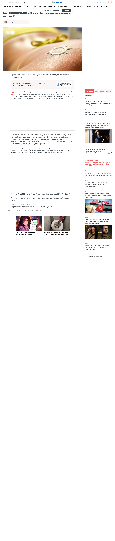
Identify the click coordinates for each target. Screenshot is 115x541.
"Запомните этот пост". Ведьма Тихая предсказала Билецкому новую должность (97, 221)
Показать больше (95, 256)
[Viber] (97, 2)
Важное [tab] (108, 91)
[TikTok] (111, 2)
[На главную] (57, 2)
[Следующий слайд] (113, 6)
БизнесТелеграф (76, 6)
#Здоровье (10, 210)
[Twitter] (106, 2)
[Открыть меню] (4, 2)
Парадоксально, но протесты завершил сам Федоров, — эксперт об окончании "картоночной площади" (98, 151)
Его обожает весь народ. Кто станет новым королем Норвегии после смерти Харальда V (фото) (97, 125)
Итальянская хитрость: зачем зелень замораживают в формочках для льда (98, 174)
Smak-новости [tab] (99, 91)
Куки (56, 10)
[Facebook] (94, 2)
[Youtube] (103, 2)
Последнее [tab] (89, 91)
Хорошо (66, 10)
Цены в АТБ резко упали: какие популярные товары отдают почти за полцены (98, 195)
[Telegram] (100, 2)
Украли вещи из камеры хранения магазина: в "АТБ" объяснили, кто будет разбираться (97, 247)
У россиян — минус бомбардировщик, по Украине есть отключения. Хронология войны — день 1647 (98, 163)
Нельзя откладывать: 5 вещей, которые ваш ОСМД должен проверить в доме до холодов (96, 114)
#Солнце (18, 210)
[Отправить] (24, 2)
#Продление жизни (34, 210)
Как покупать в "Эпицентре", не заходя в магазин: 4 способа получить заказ (96, 184)
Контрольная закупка (47, 6)
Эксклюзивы (62, 6)
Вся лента (88, 95)
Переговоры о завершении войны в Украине (20, 6)
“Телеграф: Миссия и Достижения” (98, 6)
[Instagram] (108, 2)
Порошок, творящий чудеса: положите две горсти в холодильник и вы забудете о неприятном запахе (98, 103)
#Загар (24, 210)
